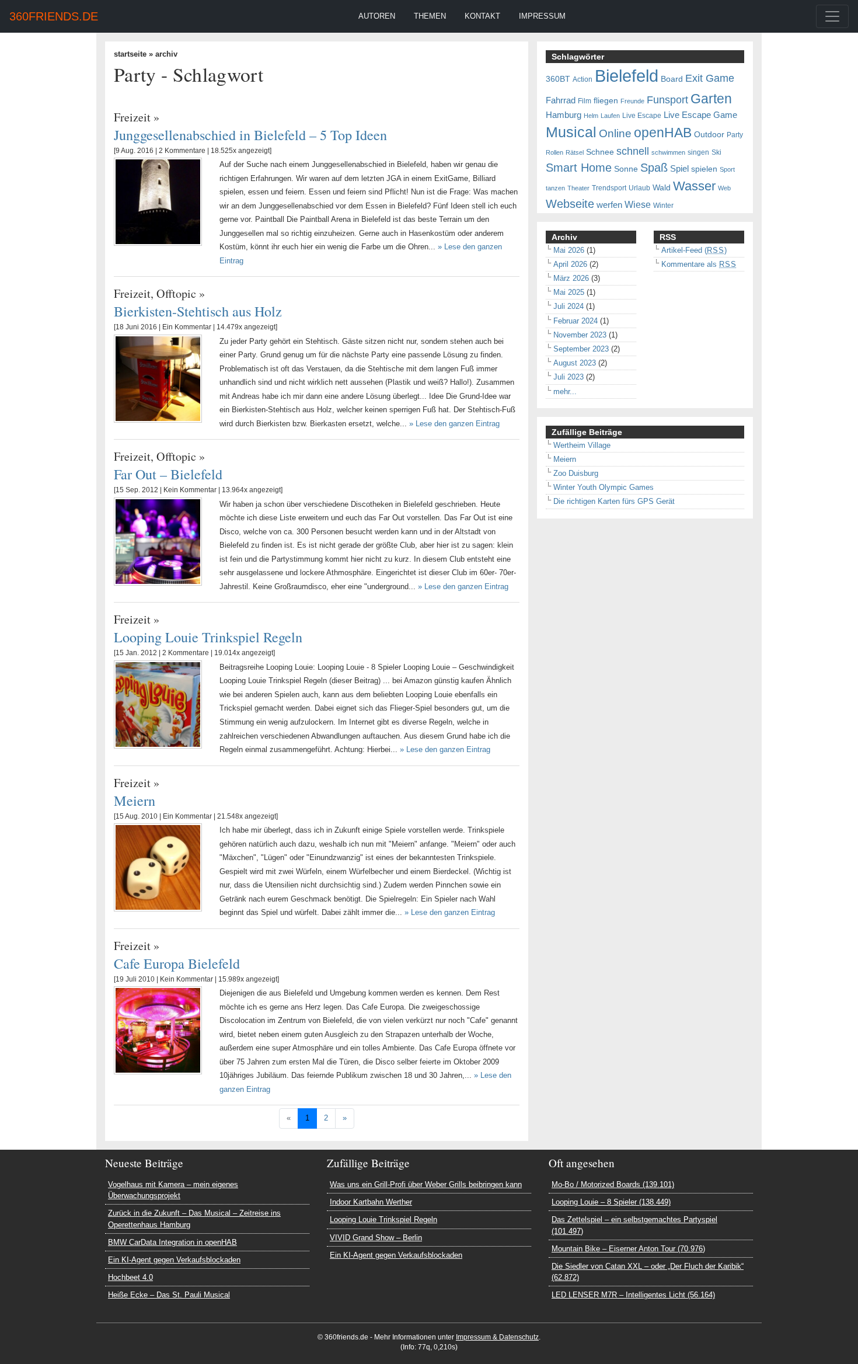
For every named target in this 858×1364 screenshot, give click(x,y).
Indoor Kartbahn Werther (371, 1202)
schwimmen (668, 152)
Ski (716, 152)
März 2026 (571, 278)
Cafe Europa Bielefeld (177, 963)
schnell (632, 151)
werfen (609, 205)
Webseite (570, 203)
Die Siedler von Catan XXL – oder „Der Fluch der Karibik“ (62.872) (648, 1272)
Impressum (542, 16)
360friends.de (53, 16)
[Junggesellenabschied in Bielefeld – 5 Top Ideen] (158, 201)
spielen (704, 169)
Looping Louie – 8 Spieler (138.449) (611, 1202)
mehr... (565, 391)
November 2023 (579, 334)
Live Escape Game (700, 115)
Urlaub (639, 188)
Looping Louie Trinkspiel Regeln (208, 636)
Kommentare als (699, 264)
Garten (711, 98)
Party (735, 135)
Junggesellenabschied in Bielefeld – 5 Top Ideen (250, 134)
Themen (430, 16)
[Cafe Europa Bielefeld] (158, 1029)
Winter (663, 205)
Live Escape (641, 116)
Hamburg (563, 115)
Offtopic (176, 293)
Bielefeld (626, 75)
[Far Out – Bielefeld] (158, 541)
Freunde (632, 101)
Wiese (638, 204)
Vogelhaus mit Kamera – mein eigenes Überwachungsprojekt (173, 1190)
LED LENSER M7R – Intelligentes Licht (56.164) (633, 1294)
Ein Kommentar (186, 327)
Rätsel (575, 152)
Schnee (600, 152)
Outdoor (709, 134)
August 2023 (574, 363)
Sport (727, 169)
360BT (558, 79)
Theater (578, 188)
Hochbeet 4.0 (130, 1277)
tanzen (555, 188)
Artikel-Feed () (694, 250)
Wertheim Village (582, 445)
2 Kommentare (182, 151)
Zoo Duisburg (575, 473)
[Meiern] (158, 866)
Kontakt (482, 16)
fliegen (606, 100)
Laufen (610, 115)
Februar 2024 (575, 320)
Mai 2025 (568, 292)
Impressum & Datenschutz (497, 1337)
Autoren (376, 16)
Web (724, 188)
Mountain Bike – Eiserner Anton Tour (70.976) (628, 1248)
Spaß (654, 167)
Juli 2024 (568, 306)
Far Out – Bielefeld (168, 473)
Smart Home (579, 167)
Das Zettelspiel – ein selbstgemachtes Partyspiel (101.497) (634, 1225)
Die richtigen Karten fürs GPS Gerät (614, 501)
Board (672, 79)
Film (584, 101)
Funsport (667, 100)
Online (615, 133)
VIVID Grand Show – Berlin (376, 1237)
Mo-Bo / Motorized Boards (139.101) (613, 1184)
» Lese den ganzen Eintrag (454, 423)
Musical (571, 132)
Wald (662, 187)
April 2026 (570, 264)
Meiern (134, 800)
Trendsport (609, 188)
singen (698, 152)
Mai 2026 (568, 250)
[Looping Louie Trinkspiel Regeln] (158, 704)
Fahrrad (561, 100)
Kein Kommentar (190, 490)
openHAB (663, 132)
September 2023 (581, 349)
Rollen (554, 152)
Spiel (679, 168)
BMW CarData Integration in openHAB (172, 1242)
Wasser (694, 186)
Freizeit (132, 117)
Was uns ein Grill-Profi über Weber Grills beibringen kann (426, 1184)
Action (582, 79)
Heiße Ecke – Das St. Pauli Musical (169, 1294)
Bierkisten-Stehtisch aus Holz (198, 311)
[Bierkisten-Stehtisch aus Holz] (158, 378)
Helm (591, 115)
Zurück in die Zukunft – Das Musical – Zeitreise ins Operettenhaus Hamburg (194, 1219)
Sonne (626, 169)
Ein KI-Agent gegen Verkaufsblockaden (174, 1259)
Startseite (130, 54)
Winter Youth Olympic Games (603, 487)
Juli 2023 (568, 377)
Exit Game (709, 78)
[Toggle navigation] (832, 16)
